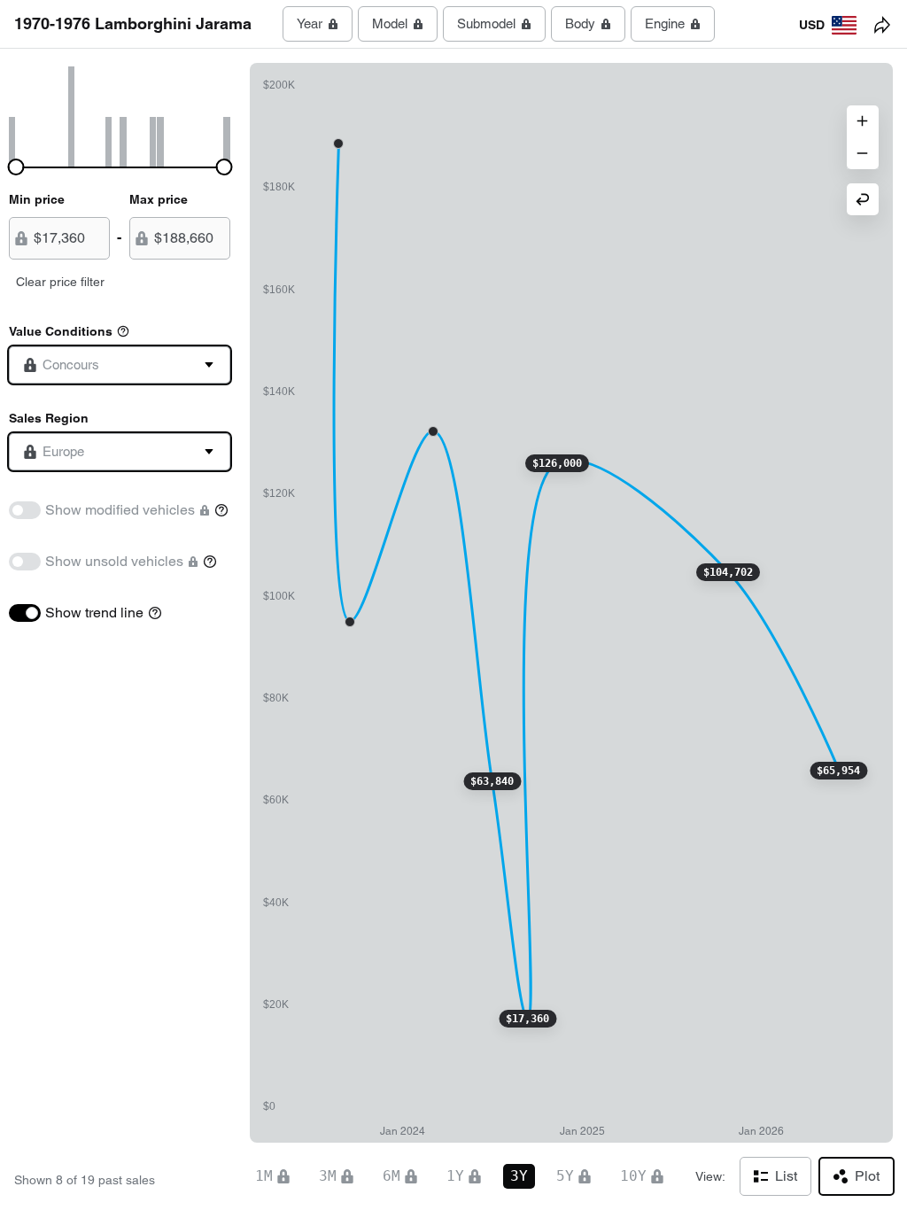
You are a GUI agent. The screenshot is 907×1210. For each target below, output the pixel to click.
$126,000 (557, 463)
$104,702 (728, 572)
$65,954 (838, 770)
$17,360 (527, 1018)
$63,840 (492, 781)
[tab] (317, 24)
